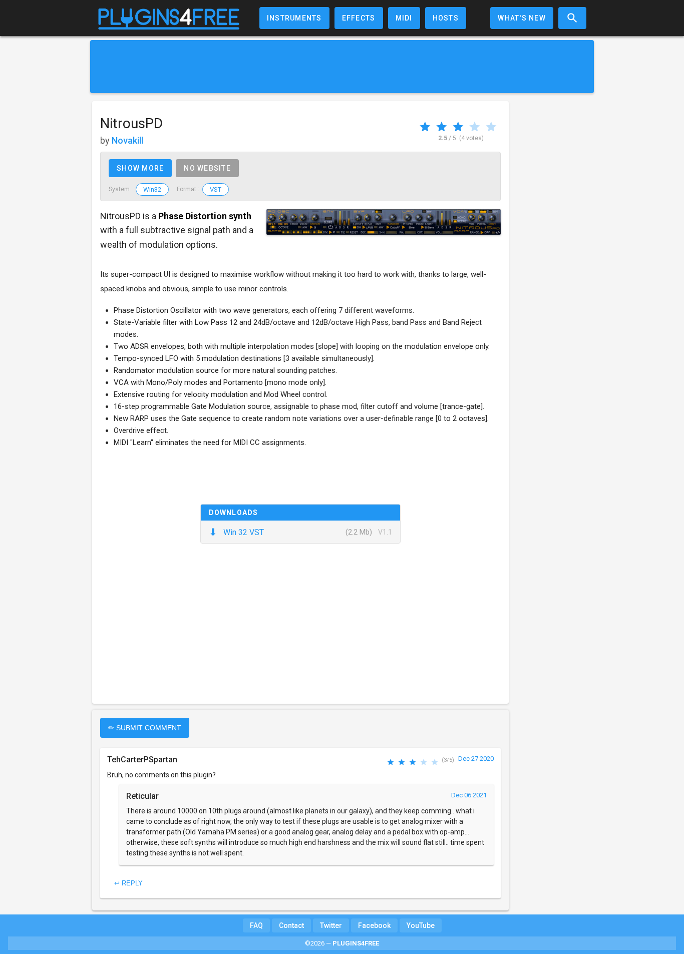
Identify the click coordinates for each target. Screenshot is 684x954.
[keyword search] (572, 18)
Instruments (294, 18)
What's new (522, 18)
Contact (291, 925)
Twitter (331, 925)
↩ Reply (128, 883)
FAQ (256, 925)
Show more (140, 168)
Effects (359, 18)
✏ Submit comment (144, 728)
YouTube (421, 925)
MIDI (404, 18)
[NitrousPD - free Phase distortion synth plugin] (383, 222)
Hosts (446, 18)
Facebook (374, 925)
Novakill (127, 140)
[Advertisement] (342, 66)
